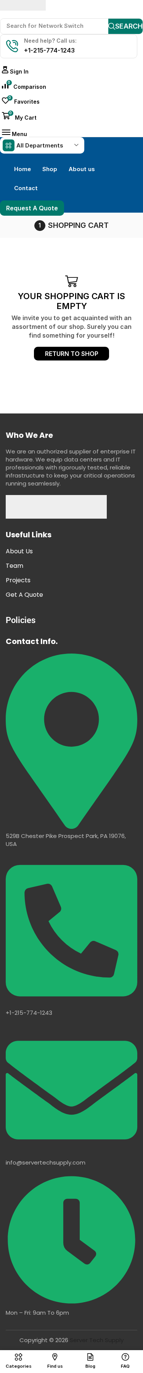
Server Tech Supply (97, 1340)
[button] (15, 71)
